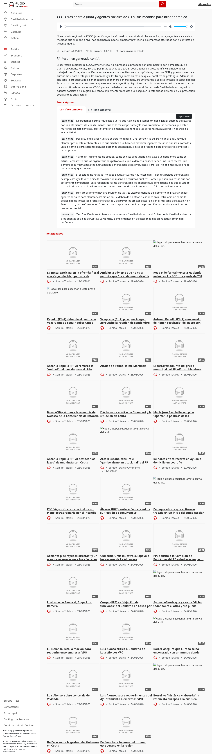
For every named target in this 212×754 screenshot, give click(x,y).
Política (15, 49)
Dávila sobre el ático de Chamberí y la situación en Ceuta (125, 414)
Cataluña (16, 32)
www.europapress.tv (11, 730)
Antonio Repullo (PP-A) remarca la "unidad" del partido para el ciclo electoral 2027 (70, 367)
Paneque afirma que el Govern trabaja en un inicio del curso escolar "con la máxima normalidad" (178, 511)
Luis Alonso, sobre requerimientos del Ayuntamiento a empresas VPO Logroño (126, 697)
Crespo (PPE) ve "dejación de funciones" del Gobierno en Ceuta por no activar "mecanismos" (126, 604)
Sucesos (15, 62)
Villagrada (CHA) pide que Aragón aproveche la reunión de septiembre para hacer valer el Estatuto (125, 321)
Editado (15, 93)
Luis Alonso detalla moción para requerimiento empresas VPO (69, 650)
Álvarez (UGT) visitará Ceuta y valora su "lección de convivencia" (125, 511)
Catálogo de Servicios (16, 719)
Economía (17, 55)
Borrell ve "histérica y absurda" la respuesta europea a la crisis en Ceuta (176, 697)
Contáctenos (11, 707)
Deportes (16, 74)
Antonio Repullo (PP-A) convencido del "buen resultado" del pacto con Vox (177, 321)
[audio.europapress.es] (22, 4)
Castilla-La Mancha (22, 19)
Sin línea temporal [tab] (99, 109)
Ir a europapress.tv (22, 105)
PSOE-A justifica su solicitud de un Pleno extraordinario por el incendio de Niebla (71, 511)
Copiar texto (184, 116)
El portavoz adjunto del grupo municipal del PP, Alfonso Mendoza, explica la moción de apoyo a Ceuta (177, 367)
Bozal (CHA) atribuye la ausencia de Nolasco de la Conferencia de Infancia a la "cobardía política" (73, 414)
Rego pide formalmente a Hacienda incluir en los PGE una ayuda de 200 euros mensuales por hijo (177, 274)
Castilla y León (19, 25)
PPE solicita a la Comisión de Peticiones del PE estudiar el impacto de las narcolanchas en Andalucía (178, 558)
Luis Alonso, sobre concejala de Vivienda (68, 697)
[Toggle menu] (5, 4)
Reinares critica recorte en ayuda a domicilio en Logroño (177, 460)
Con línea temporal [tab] (71, 109)
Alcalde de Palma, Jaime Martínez (123, 366)
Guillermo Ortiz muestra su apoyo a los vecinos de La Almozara (124, 557)
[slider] (112, 26)
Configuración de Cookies (19, 725)
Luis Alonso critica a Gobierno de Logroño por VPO (122, 650)
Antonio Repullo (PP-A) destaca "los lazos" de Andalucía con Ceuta (71, 460)
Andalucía (16, 13)
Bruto (14, 99)
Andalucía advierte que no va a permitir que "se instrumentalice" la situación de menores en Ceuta (124, 274)
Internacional (19, 86)
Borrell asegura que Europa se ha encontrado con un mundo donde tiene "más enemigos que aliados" (176, 651)
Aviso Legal (10, 713)
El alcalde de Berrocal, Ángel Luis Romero (69, 604)
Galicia (15, 38)
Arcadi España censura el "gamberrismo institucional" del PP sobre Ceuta (124, 461)
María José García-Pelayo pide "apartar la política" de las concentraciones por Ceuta (173, 414)
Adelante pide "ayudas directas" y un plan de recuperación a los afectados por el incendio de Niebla (72, 558)
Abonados (204, 4)
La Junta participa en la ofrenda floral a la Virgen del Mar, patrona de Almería (73, 274)
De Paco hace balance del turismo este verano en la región (123, 743)
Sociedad (16, 80)
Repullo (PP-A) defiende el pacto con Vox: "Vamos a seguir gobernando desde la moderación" (71, 321)
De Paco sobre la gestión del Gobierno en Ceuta (73, 743)
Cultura (15, 68)
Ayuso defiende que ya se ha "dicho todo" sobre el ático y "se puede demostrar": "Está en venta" (177, 604)
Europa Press (11, 700)
